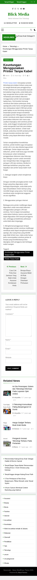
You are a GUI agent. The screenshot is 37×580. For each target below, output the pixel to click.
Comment (9, 314)
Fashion (7, 511)
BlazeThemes (22, 572)
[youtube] (23, 9)
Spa (5, 546)
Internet (6, 516)
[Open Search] (31, 30)
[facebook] (13, 9)
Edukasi (16, 429)
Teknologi (8, 60)
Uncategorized (9, 559)
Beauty (6, 503)
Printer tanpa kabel (10, 83)
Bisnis (16, 447)
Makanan (7, 533)
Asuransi (7, 498)
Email (8, 349)
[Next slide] (34, 2)
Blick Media (18, 14)
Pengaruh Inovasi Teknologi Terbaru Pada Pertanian (22, 440)
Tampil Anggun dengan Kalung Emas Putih (21, 2)
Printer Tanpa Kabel (12, 259)
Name (8, 340)
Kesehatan (7, 524)
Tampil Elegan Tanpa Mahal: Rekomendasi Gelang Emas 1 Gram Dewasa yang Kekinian (8, 2)
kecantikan (8, 520)
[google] (21, 9)
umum (6, 554)
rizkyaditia (17, 397)
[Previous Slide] (31, 2)
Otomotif (7, 537)
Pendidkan (7, 541)
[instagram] (15, 9)
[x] (18, 9)
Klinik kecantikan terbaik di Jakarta (15, 528)
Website (8, 357)
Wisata (6, 563)
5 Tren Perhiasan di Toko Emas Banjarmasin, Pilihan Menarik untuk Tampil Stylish (19, 481)
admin (7, 75)
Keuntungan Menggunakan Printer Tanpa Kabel (17, 253)
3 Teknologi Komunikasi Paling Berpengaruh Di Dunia (22, 406)
